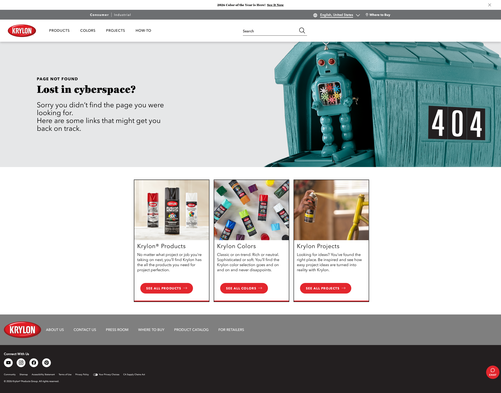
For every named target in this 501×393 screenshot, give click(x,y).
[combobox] (270, 30)
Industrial (122, 15)
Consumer (99, 15)
